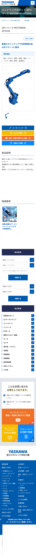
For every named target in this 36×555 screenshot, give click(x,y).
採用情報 (21, 496)
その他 (5, 370)
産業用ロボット (8, 315)
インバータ (7, 327)
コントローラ (8, 323)
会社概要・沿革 (23, 471)
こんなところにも (24, 493)
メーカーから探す (8, 509)
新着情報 (21, 503)
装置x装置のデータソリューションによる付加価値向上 (9, 226)
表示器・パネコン (9, 346)
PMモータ (6, 331)
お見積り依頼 (26, 432)
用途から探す (6, 512)
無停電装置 (7, 362)
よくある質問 (22, 499)
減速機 (5, 350)
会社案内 (21, 464)
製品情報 (5, 464)
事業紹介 (21, 480)
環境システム (23, 490)
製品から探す (6, 467)
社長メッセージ (23, 467)
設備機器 (6, 358)
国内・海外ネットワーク (25, 475)
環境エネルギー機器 (10, 335)
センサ (5, 343)
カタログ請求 (10, 432)
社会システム (8, 366)
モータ (5, 339)
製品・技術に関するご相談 (18, 415)
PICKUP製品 (6, 516)
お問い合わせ (22, 506)
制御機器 (6, 354)
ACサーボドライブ (9, 319)
